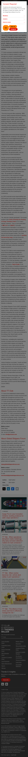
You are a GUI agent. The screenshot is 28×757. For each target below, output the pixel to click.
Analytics (5, 19)
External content (7, 22)
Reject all (13, 26)
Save (6, 28)
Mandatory (5, 15)
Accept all (13, 29)
